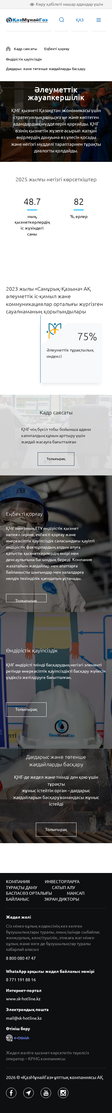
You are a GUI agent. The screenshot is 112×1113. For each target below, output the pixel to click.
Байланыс (17, 899)
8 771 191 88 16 (21, 979)
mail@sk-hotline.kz (24, 1018)
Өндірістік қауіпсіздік (24, 59)
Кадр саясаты (25, 49)
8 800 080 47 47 (21, 958)
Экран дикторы (61, 899)
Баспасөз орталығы (29, 893)
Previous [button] (20, 218)
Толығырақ (56, 459)
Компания (18, 881)
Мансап (76, 893)
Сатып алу (63, 887)
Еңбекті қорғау (56, 49)
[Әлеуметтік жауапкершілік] (8, 50)
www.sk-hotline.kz (23, 998)
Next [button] (92, 218)
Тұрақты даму (21, 887)
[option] (32, 216)
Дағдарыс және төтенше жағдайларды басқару (45, 69)
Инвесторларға (62, 881)
